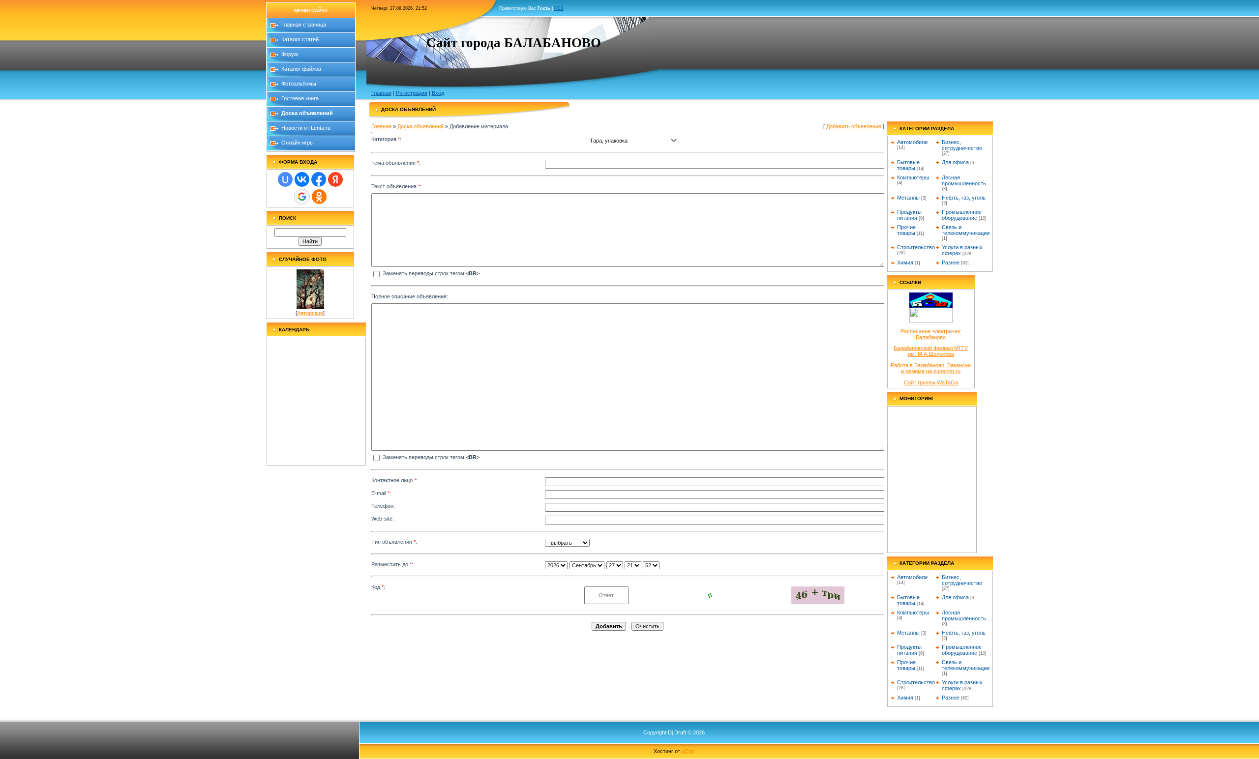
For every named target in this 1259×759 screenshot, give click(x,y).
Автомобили (912, 142)
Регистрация (411, 93)
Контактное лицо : (394, 480)
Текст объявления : (396, 186)
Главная (381, 93)
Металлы (908, 198)
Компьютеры (913, 177)
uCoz (688, 751)
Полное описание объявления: (409, 296)
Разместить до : (392, 564)
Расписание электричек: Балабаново (930, 334)
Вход (438, 93)
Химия (905, 262)
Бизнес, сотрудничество (962, 145)
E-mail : (381, 493)
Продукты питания (909, 215)
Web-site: (382, 519)
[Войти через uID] (285, 179)
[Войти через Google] (302, 196)
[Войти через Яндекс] (335, 179)
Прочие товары (906, 230)
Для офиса (955, 162)
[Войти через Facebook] (318, 179)
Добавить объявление (853, 126)
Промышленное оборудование (962, 215)
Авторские (310, 313)
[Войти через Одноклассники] (319, 196)
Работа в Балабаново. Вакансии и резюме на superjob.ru (931, 368)
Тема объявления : (395, 163)
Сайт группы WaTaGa (931, 382)
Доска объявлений (420, 126)
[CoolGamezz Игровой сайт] (931, 321)
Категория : (386, 139)
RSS (559, 8)
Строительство (916, 247)
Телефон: (383, 506)
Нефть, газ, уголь (964, 198)
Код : (378, 587)
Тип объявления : (394, 542)
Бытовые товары (908, 165)
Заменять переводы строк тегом (430, 273)
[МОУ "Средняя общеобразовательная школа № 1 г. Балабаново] (931, 306)
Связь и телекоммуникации (965, 230)
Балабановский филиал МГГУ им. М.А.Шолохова (931, 351)
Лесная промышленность (964, 180)
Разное (950, 262)
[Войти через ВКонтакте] (302, 179)
